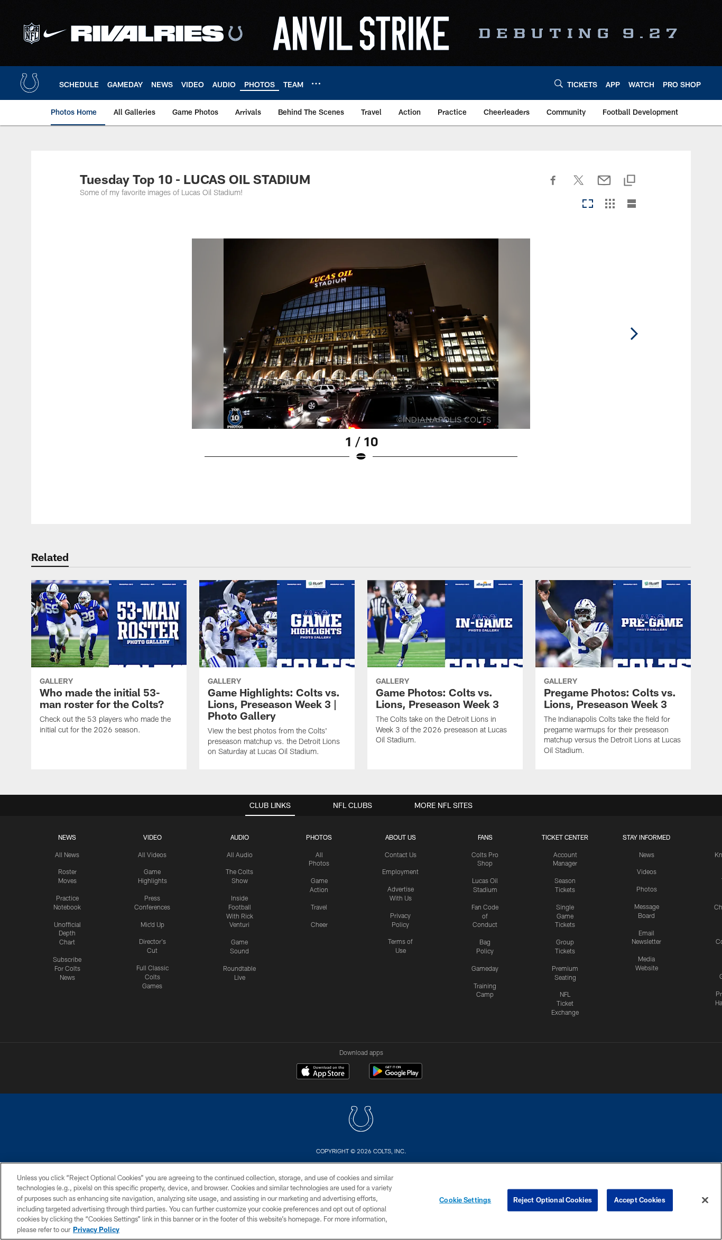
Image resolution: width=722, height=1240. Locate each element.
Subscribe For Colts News (67, 968)
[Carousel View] (587, 204)
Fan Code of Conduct (484, 916)
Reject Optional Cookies (552, 1200)
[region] (361, 1201)
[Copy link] (629, 181)
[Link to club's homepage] (29, 83)
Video (152, 837)
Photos (319, 837)
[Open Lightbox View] (361, 356)
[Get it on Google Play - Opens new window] (395, 1076)
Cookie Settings (465, 1200)
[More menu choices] (316, 83)
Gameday (484, 968)
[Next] (633, 333)
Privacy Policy (96, 1229)
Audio (239, 837)
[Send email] (604, 186)
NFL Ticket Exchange (565, 1003)
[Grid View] (609, 204)
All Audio (240, 854)
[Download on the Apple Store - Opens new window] (323, 1072)
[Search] (558, 83)
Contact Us (400, 854)
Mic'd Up (152, 924)
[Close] (705, 1200)
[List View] (631, 204)
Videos (646, 871)
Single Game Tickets (565, 916)
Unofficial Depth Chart (67, 933)
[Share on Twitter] (578, 186)
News (67, 837)
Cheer (319, 924)
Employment (400, 871)
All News (67, 854)
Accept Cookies (639, 1200)
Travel (319, 907)
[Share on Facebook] (553, 186)
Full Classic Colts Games (152, 976)
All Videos (152, 854)
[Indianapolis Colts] (361, 1120)
